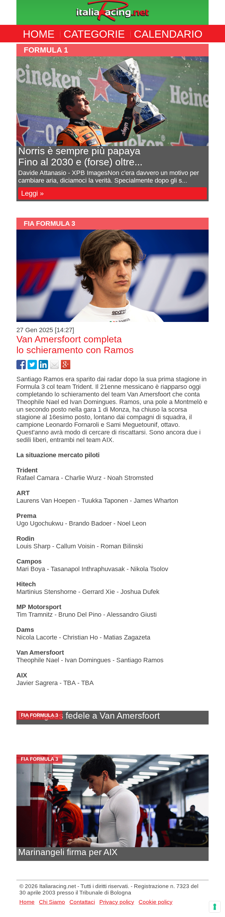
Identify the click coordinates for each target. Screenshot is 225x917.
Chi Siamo (52, 902)
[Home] (112, 11)
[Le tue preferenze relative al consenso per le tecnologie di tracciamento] (214, 906)
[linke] (43, 367)
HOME (38, 34)
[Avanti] (112, 101)
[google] (65, 367)
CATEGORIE (94, 34)
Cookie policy (156, 902)
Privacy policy (116, 902)
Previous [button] (12, 126)
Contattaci (82, 902)
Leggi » (32, 193)
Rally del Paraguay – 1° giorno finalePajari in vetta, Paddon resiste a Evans (103, 156)
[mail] (54, 367)
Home (27, 902)
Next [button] (213, 126)
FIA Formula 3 (49, 223)
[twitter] (32, 367)
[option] (112, 122)
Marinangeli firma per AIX (67, 852)
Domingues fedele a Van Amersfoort (89, 715)
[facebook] (21, 367)
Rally (36, 50)
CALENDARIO (168, 34)
